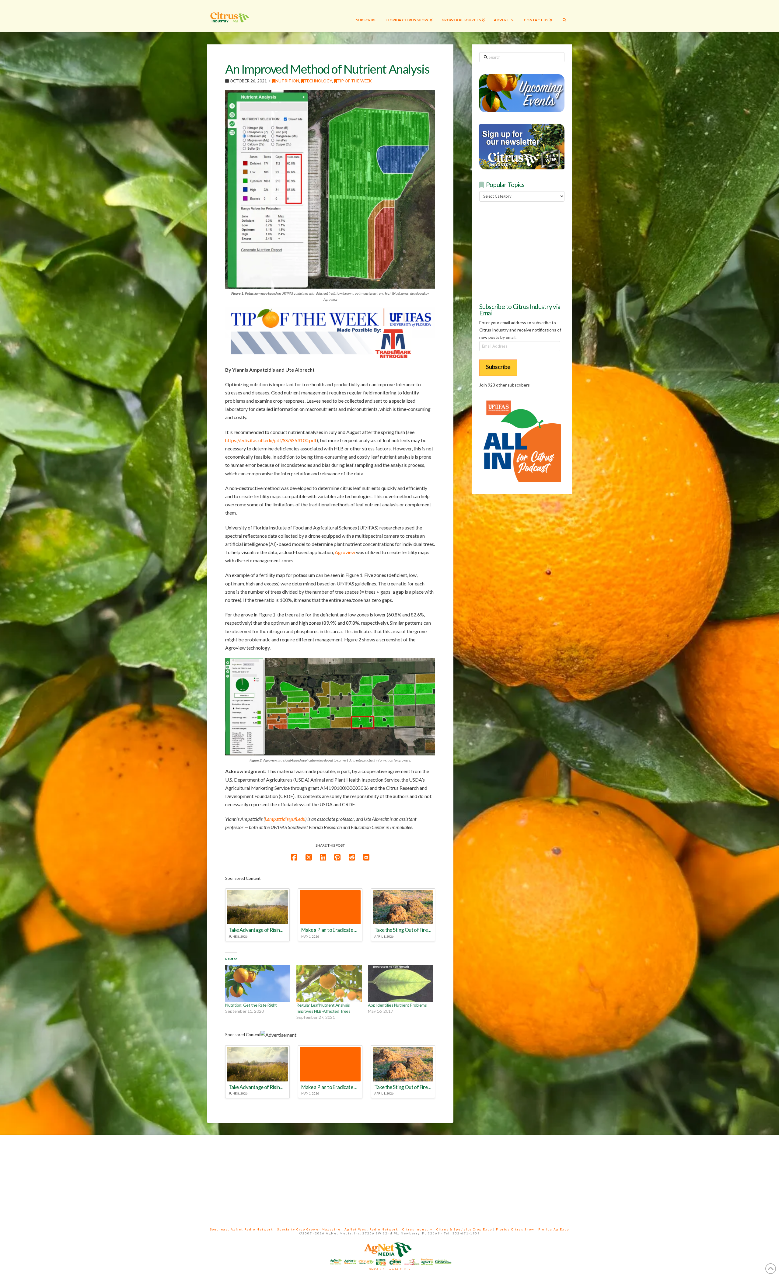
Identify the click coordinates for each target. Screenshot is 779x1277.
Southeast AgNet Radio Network (241, 1229)
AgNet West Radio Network (371, 1229)
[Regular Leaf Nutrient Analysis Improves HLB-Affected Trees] (329, 983)
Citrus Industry (417, 1229)
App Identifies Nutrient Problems (397, 1005)
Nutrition (287, 80)
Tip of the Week (354, 80)
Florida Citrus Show (515, 1229)
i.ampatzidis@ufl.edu (285, 819)
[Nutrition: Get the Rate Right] (257, 983)
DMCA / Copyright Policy (389, 1269)
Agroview (345, 552)
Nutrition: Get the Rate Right (251, 1005)
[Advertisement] (525, 251)
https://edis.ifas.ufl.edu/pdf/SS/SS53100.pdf (270, 440)
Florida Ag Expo (553, 1229)
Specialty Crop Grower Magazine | (310, 1229)
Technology (318, 80)
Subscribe (498, 366)
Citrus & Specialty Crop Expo (464, 1229)
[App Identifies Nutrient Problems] (400, 983)
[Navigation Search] (564, 16)
